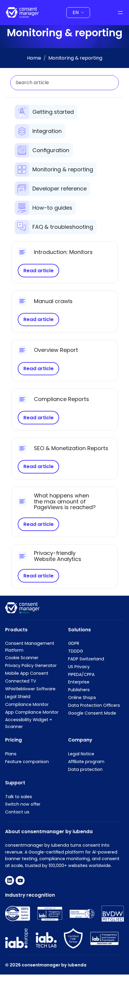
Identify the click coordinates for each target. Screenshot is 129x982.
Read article (38, 271)
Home (34, 58)
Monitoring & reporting (62, 169)
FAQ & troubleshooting (62, 227)
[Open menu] (120, 12)
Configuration (50, 150)
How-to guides (52, 207)
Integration (47, 131)
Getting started (53, 112)
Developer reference (59, 188)
